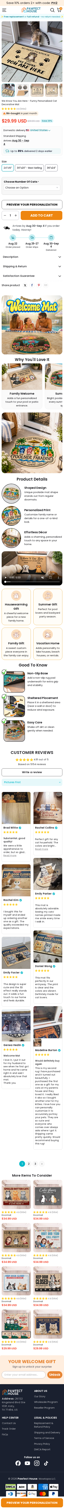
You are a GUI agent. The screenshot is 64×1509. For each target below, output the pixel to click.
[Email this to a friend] (45, 285)
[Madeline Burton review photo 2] (37, 1042)
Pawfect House (27, 1478)
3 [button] (35, 1164)
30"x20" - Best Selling (29, 167)
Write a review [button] (32, 772)
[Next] (60, 51)
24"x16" (8, 167)
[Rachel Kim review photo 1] (16, 880)
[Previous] (4, 51)
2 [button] (29, 1164)
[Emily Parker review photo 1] (47, 874)
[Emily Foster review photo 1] (16, 953)
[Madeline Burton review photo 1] (47, 1022)
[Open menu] (4, 10)
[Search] (52, 10)
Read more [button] (10, 855)
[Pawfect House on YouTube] (27, 1463)
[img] (10, 832)
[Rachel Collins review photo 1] (47, 808)
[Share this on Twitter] (25, 285)
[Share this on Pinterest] (39, 285)
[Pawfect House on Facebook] (18, 1463)
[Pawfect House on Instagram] (36, 1463)
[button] (9, 108)
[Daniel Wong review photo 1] (47, 946)
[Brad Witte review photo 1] (16, 808)
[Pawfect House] (31, 10)
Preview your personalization (32, 1503)
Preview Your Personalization (32, 204)
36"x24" (51, 167)
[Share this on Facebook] (32, 285)
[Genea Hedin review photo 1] (16, 1025)
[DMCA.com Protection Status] (10, 1487)
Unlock (54, 1374)
